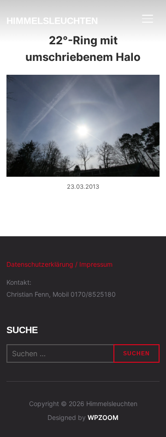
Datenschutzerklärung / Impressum (59, 264)
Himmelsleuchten (52, 21)
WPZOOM (103, 417)
